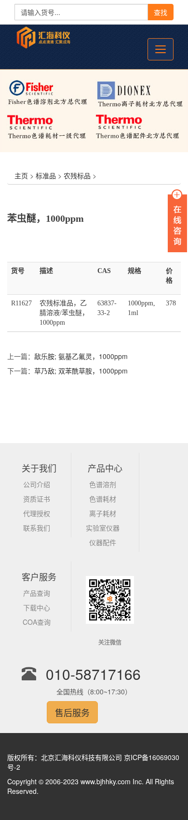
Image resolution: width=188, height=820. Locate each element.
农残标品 (77, 175)
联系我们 (36, 527)
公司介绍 (36, 484)
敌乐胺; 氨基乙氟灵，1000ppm (81, 356)
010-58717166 (93, 673)
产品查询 (36, 593)
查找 (160, 12)
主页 (21, 175)
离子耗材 (102, 513)
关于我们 (39, 467)
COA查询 (37, 622)
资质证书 (36, 499)
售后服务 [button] (72, 712)
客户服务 (39, 576)
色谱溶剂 (102, 484)
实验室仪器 (103, 527)
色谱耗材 (102, 499)
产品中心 (105, 467)
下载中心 (36, 607)
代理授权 (36, 513)
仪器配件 (102, 542)
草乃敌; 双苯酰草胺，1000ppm (81, 370)
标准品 (46, 175)
